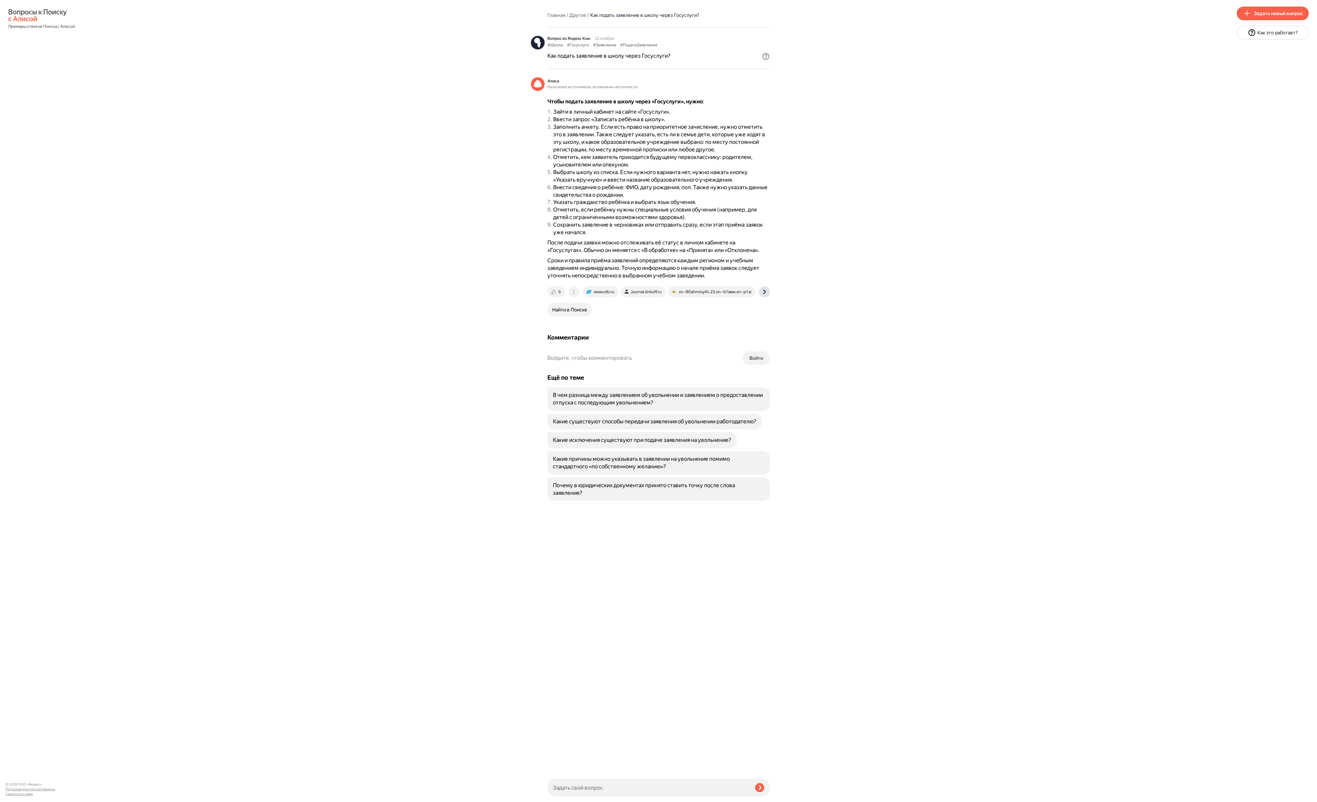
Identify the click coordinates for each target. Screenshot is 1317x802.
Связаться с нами (19, 794)
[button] (766, 56)
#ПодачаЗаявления (638, 45)
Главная (556, 15)
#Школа (555, 45)
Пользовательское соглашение (30, 789)
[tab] (556, 291)
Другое (577, 15)
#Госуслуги (578, 45)
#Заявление (604, 45)
